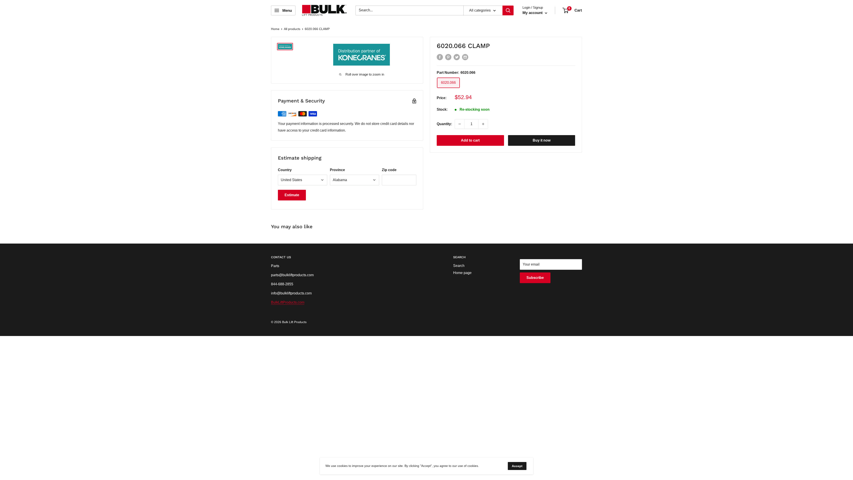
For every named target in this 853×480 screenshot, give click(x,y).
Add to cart (470, 140)
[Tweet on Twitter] (457, 57)
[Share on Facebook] (440, 57)
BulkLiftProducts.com (287, 302)
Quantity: (444, 124)
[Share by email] (465, 57)
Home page (462, 273)
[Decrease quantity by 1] (459, 124)
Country (285, 170)
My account (533, 13)
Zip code (389, 170)
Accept (517, 466)
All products (292, 29)
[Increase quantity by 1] (483, 124)
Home (275, 29)
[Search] (508, 10)
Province (337, 170)
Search (458, 266)
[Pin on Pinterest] (448, 57)
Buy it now (541, 140)
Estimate (292, 195)
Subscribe (535, 278)
